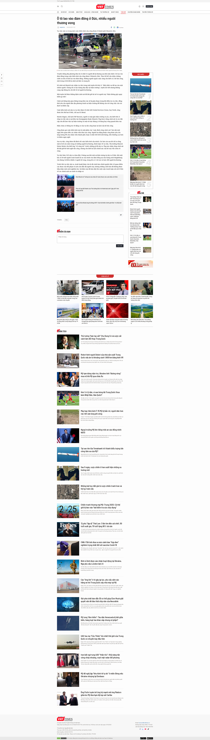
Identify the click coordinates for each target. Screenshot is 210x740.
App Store (143, 738)
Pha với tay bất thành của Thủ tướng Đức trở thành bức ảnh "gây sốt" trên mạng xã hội (97, 189)
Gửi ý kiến (119, 245)
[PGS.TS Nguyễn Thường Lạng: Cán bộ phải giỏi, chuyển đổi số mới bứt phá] (117, 287)
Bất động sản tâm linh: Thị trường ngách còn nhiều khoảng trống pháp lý (141, 321)
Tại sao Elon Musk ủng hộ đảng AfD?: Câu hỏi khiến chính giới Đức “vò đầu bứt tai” (98, 203)
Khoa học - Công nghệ (91, 12)
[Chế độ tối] (143, 6)
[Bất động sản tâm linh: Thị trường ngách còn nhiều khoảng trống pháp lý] (142, 310)
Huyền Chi (62, 27)
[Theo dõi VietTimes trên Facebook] (140, 729)
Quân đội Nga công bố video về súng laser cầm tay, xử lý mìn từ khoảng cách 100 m (117, 321)
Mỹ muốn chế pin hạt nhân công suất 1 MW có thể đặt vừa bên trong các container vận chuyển (68, 298)
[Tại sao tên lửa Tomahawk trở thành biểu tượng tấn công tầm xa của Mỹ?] (140, 85)
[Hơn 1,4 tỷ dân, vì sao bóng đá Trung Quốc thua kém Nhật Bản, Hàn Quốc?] (140, 151)
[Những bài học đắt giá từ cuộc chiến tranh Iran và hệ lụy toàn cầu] (140, 129)
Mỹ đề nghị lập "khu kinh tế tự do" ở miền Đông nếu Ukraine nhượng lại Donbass (102, 675)
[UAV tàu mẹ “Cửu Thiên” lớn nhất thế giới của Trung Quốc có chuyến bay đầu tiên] (68, 642)
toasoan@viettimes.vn (144, 722)
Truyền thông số (147, 12)
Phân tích (62, 331)
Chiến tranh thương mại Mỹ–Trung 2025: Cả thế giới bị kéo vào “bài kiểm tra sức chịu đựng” (100, 506)
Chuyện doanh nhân (134, 12)
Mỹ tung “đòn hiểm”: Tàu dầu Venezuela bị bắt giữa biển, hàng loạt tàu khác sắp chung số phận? (102, 618)
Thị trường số (104, 12)
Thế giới (123, 12)
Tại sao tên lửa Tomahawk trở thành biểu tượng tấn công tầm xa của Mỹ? (137, 96)
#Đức (66, 220)
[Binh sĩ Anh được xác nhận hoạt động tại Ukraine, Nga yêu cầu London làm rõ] (68, 567)
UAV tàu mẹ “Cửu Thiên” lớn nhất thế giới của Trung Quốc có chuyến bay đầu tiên (102, 637)
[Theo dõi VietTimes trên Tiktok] (148, 729)
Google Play (150, 738)
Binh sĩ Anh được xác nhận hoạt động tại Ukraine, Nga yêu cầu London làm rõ (101, 562)
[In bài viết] (114, 27)
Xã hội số (64, 12)
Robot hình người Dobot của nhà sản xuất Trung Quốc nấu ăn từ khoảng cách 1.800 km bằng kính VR (135, 213)
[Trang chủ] (58, 12)
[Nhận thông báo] (140, 6)
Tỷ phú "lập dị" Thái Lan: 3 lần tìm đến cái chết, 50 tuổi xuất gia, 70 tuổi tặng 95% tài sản (101, 524)
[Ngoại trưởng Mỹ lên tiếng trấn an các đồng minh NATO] (68, 435)
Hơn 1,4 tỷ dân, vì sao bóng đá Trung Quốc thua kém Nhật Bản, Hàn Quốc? (138, 162)
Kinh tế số (79, 12)
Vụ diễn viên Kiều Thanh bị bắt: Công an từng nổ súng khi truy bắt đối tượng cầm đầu (141, 298)
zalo (142, 729)
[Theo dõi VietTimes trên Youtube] (145, 729)
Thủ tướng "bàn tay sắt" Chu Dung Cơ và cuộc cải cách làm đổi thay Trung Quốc (135, 200)
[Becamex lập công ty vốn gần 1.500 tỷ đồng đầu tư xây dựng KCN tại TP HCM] (68, 310)
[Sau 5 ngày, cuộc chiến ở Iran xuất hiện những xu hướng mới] (140, 107)
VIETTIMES (105, 6)
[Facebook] (111, 27)
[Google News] (120, 27)
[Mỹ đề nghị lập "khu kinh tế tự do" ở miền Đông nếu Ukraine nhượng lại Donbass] (68, 679)
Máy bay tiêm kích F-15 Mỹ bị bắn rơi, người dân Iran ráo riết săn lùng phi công (138, 184)
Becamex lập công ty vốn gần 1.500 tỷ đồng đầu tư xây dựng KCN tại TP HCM (67, 321)
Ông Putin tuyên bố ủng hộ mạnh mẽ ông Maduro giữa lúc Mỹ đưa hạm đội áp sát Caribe (101, 693)
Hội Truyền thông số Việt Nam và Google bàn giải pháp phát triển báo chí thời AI (92, 321)
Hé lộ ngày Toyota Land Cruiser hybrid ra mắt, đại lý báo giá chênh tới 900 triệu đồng (93, 298)
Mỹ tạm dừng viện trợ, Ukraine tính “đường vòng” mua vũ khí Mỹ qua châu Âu (135, 226)
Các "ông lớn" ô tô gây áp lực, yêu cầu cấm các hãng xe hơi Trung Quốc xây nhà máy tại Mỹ (100, 581)
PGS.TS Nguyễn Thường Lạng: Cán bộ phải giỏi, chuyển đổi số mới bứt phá (116, 298)
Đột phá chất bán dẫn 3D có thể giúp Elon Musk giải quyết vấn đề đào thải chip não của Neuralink (102, 599)
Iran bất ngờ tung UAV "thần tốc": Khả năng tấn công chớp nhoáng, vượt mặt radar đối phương (100, 656)
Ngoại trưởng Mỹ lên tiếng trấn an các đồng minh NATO (101, 431)
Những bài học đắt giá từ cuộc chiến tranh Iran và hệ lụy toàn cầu (138, 140)
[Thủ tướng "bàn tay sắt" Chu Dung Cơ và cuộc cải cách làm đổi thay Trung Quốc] (147, 199)
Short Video (115, 12)
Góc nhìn (71, 12)
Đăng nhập (149, 6)
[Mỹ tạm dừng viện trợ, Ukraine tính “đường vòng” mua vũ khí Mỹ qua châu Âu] (147, 225)
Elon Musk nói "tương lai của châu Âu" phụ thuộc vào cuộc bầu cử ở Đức (97, 177)
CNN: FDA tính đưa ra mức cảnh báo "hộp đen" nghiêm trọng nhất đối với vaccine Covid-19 (100, 543)
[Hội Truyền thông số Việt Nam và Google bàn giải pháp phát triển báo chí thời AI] (93, 310)
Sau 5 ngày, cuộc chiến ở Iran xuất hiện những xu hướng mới (137, 118)
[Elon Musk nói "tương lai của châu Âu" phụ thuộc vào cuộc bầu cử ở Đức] (65, 180)
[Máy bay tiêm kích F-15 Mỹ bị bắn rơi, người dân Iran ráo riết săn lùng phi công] (140, 173)
